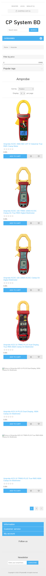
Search (34, 30)
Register (15, 6)
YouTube (28, 547)
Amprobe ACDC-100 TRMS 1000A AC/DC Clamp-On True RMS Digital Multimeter (20, 212)
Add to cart (15, 156)
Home (6, 47)
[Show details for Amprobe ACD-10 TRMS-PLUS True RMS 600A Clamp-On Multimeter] (23, 454)
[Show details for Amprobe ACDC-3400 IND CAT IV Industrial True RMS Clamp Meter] (23, 120)
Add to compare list (31, 156)
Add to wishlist (39, 156)
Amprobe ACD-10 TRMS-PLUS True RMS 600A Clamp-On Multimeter (22, 479)
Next (41, 508)
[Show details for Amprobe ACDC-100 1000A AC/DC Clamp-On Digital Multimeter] (23, 254)
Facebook (18, 547)
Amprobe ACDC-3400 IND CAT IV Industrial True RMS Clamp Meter (22, 145)
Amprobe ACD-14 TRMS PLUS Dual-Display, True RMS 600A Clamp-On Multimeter (21, 346)
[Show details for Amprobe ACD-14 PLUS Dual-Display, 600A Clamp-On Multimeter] (23, 388)
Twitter (23, 547)
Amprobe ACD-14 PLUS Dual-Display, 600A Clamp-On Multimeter (20, 413)
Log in (22, 6)
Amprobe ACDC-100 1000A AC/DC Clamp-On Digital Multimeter (21, 279)
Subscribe (32, 563)
